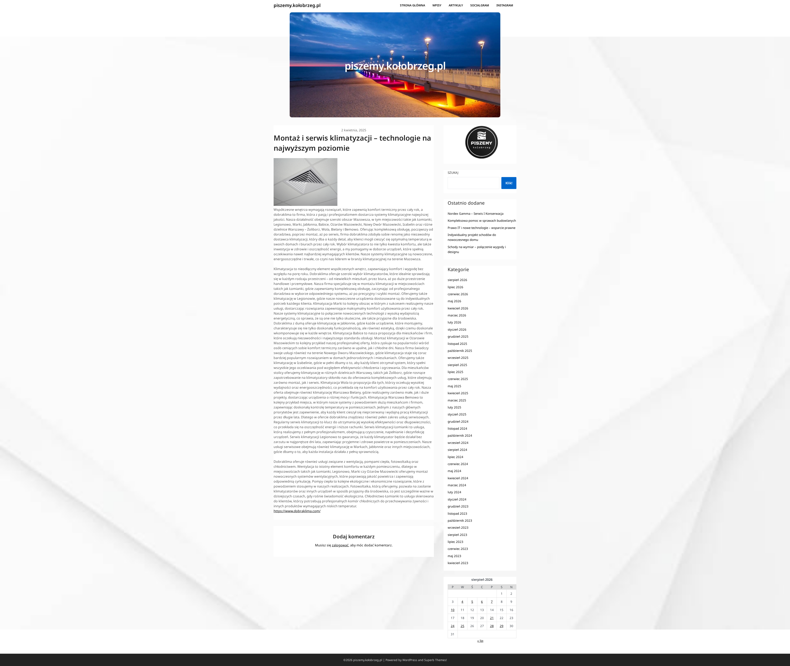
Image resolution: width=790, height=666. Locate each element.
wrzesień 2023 (458, 527)
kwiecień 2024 (458, 478)
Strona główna (412, 5)
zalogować (340, 545)
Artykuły (456, 5)
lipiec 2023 (455, 542)
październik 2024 (460, 435)
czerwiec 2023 (458, 549)
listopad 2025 (457, 344)
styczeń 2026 (457, 329)
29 (501, 626)
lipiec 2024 (455, 457)
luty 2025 (454, 407)
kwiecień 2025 (458, 393)
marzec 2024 (457, 485)
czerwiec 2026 (458, 294)
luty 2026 (454, 322)
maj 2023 (454, 556)
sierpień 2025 (457, 365)
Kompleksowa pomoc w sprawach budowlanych (482, 220)
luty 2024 (454, 492)
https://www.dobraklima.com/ (297, 511)
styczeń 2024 (457, 499)
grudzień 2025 (458, 336)
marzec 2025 (457, 400)
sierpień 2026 (457, 280)
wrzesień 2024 (458, 443)
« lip (480, 641)
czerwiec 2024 (458, 464)
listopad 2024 (457, 428)
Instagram (504, 5)
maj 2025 (454, 386)
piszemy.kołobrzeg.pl (297, 5)
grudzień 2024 (458, 421)
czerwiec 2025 (458, 379)
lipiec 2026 (455, 287)
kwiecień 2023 (458, 563)
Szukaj (453, 172)
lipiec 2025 (455, 372)
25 (462, 626)
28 (492, 626)
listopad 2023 (457, 513)
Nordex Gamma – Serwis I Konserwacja (475, 213)
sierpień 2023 (457, 535)
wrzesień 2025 (458, 358)
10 (452, 610)
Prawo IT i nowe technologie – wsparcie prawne (481, 228)
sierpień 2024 (457, 450)
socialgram (479, 5)
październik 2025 (460, 351)
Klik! (508, 183)
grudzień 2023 (458, 506)
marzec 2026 (457, 315)
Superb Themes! (435, 660)
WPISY (436, 5)
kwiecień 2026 (458, 308)
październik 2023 (460, 520)
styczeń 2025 (457, 414)
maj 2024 (454, 471)
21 (492, 618)
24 (452, 626)
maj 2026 (454, 301)
